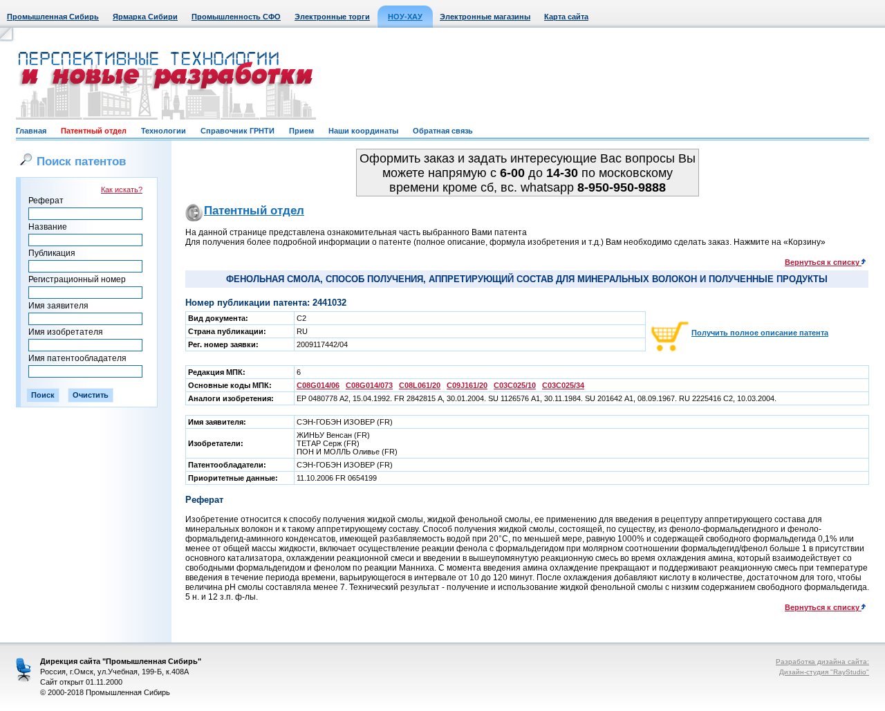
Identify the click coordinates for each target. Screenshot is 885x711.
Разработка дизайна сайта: (822, 661)
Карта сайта (566, 16)
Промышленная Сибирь (53, 16)
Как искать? (121, 189)
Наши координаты (363, 131)
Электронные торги (332, 16)
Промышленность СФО (236, 16)
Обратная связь (443, 131)
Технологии (163, 131)
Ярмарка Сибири (145, 16)
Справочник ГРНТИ (237, 131)
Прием (301, 131)
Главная (31, 131)
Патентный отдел (94, 131)
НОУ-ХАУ (405, 16)
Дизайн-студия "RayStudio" (824, 672)
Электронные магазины (485, 16)
